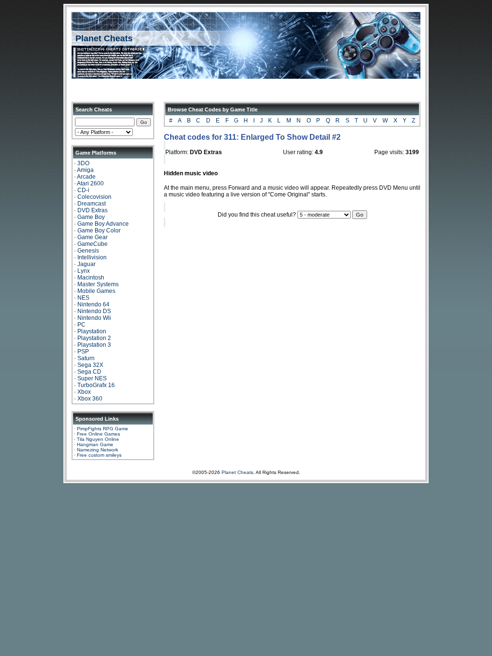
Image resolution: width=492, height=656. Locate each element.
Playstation (91, 331)
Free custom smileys (99, 455)
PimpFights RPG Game (102, 428)
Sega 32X (90, 365)
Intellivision (92, 257)
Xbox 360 (89, 398)
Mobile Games (96, 291)
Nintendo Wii (94, 318)
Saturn (86, 358)
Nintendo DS (94, 311)
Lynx (83, 270)
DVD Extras (92, 210)
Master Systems (98, 284)
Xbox (84, 392)
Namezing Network (97, 449)
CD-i (83, 190)
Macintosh (90, 277)
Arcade (86, 176)
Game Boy (91, 217)
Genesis (88, 250)
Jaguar (86, 264)
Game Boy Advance (103, 223)
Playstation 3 (94, 344)
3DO (83, 163)
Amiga (85, 170)
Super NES (92, 378)
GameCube (92, 244)
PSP (83, 351)
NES (83, 297)
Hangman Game (95, 444)
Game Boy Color (99, 230)
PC (81, 324)
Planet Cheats (104, 38)
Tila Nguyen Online (98, 439)
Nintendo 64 (93, 304)
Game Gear (92, 237)
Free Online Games (98, 434)
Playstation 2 (94, 338)
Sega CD (89, 371)
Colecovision (94, 197)
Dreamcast (91, 203)
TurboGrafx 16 (96, 385)
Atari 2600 (90, 183)
